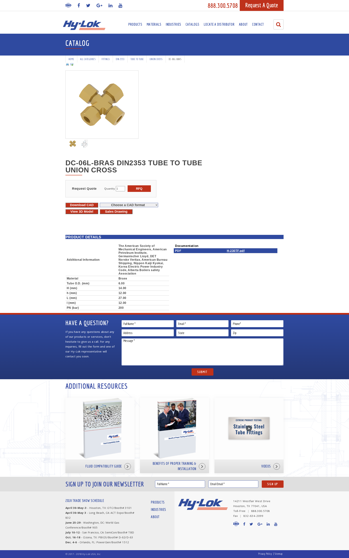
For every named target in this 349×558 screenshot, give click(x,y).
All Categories (88, 59)
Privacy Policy (265, 553)
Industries (173, 24)
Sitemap (278, 553)
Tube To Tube (137, 59)
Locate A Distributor (219, 24)
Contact (258, 24)
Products (135, 24)
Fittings (106, 59)
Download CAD (82, 205)
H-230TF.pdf (236, 250)
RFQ (139, 188)
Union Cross (156, 59)
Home (71, 59)
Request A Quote (261, 5)
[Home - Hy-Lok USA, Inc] (84, 25)
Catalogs (192, 24)
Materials (154, 24)
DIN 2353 (120, 59)
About (243, 24)
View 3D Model (81, 211)
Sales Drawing (116, 211)
